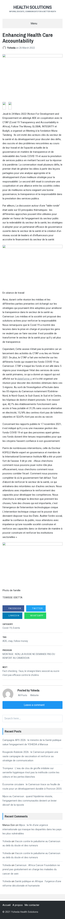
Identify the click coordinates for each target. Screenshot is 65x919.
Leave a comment (33, 705)
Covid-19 (7, 628)
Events (16, 628)
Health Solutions (32, 7)
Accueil (6, 905)
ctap (10, 641)
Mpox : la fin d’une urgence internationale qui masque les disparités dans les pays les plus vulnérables (32, 829)
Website (34, 695)
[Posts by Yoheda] (4, 47)
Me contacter (32, 905)
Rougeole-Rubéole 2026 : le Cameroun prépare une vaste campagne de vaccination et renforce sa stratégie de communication (30, 756)
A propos (17, 905)
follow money (21, 641)
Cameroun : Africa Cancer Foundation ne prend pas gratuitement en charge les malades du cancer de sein (31, 869)
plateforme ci (24, 378)
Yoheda (11, 47)
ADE (4, 641)
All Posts (22, 695)
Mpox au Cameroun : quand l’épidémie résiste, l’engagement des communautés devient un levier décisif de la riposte (29, 800)
